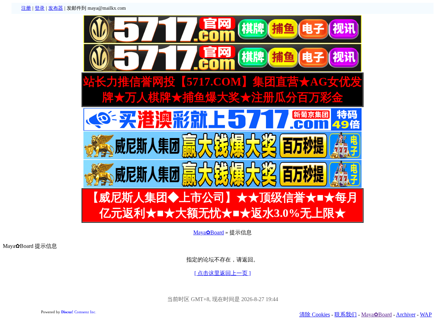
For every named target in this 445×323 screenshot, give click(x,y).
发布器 (55, 8)
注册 (26, 8)
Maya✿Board (208, 232)
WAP (426, 314)
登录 (39, 8)
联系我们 (345, 314)
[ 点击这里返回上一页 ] (222, 273)
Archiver (405, 314)
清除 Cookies (314, 314)
